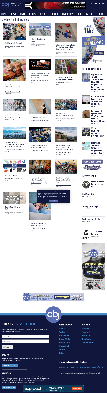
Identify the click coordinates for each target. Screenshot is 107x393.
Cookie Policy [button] (42, 196)
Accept (53, 200)
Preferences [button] (41, 197)
